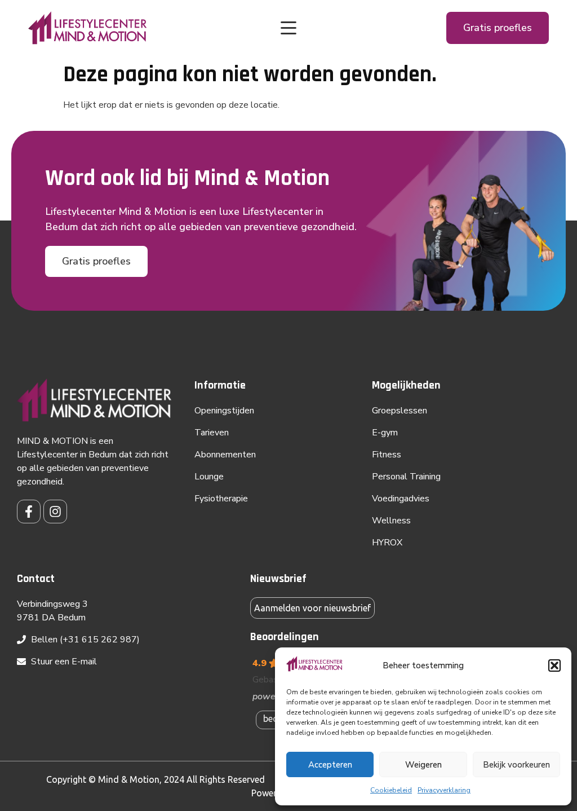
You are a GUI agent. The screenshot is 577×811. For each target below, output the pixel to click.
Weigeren (423, 764)
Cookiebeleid (391, 790)
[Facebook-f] (29, 511)
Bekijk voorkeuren (516, 764)
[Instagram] (55, 511)
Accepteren (330, 764)
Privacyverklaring (444, 790)
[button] (554, 665)
